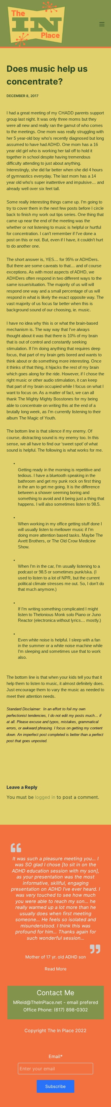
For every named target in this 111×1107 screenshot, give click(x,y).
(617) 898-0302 (71, 1010)
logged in (45, 797)
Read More (56, 969)
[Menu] (101, 24)
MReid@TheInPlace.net (37, 1002)
